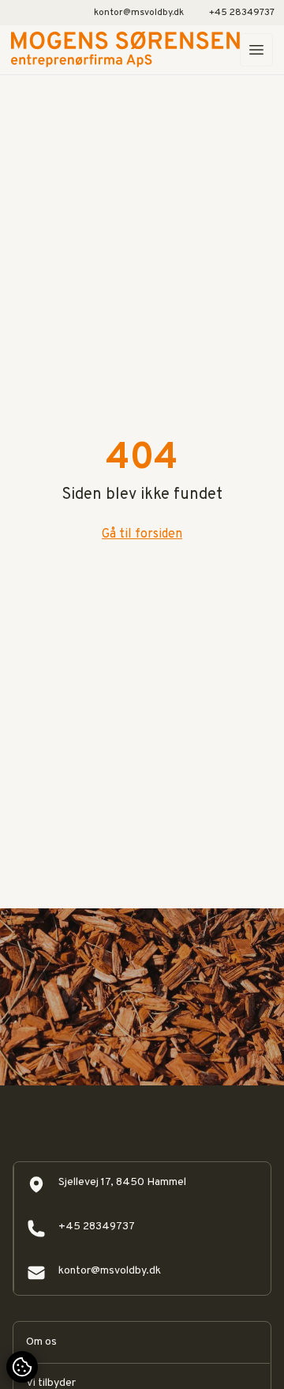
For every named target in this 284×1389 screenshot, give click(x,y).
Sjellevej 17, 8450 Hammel (122, 1182)
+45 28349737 (242, 12)
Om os (41, 1342)
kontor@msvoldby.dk (139, 12)
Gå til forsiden (142, 534)
